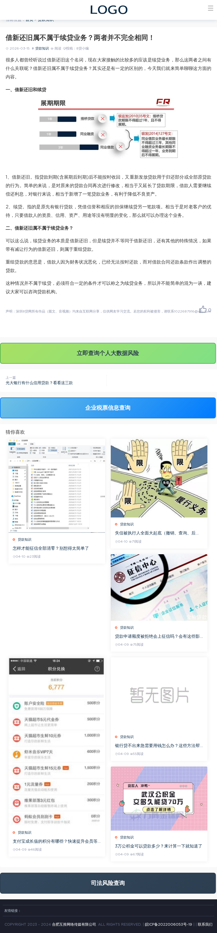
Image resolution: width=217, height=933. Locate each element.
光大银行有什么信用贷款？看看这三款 (39, 383)
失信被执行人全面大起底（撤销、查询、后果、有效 (155, 533)
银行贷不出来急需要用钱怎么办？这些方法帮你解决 (157, 746)
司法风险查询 (108, 883)
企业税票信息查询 (108, 408)
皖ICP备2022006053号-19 (168, 924)
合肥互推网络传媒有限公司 (74, 924)
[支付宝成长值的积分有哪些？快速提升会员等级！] (56, 741)
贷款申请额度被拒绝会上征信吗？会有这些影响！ (157, 636)
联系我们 (205, 924)
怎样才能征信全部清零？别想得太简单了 (51, 548)
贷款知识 (46, 20)
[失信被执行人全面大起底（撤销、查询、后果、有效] (159, 478)
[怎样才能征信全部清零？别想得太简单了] (56, 485)
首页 (29, 20)
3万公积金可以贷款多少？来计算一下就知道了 (158, 846)
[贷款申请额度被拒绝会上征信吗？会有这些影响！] (159, 587)
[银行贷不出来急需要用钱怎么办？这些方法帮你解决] (159, 693)
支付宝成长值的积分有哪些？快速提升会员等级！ (55, 841)
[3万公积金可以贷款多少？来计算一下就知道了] (159, 799)
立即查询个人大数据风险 (108, 353)
